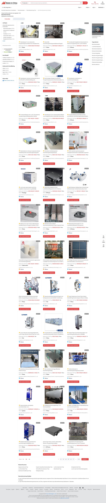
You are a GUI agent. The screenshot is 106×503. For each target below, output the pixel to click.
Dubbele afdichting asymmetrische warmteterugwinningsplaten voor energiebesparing (27, 442)
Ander (4, 41)
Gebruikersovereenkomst (39, 487)
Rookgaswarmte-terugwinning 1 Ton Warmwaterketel (52, 406)
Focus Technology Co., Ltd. (51, 493)
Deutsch (41, 489)
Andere (5, 63)
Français (31, 489)
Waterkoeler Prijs (57, 469)
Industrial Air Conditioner (8, 31)
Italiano (51, 489)
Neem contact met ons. (9, 80)
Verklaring (31, 487)
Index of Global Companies (73, 491)
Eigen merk (7, 72)
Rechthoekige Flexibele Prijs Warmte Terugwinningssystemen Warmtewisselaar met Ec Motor (53, 79)
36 (26, 459)
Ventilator (7, 33)
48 (29, 459)
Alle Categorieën (7, 7)
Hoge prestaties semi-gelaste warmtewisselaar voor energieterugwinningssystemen (26, 406)
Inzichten (76, 487)
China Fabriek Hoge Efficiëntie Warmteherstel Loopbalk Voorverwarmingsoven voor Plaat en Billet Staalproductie (53, 260)
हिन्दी (76, 489)
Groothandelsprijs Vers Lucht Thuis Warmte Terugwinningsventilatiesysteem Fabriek (29, 115)
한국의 (62, 489)
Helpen (87, 7)
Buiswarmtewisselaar (97, 51)
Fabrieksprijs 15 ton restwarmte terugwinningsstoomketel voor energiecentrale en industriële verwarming (29, 42)
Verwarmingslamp (96, 53)
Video (39, 23)
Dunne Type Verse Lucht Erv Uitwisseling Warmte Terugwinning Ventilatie (52, 442)
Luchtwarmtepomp (96, 46)
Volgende (84, 459)
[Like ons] (80, 487)
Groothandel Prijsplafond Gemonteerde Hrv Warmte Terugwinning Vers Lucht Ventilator (77, 42)
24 (23, 459)
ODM (6, 68)
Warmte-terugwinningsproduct (99, 55)
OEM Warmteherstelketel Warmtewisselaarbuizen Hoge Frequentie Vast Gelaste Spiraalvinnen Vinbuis (53, 224)
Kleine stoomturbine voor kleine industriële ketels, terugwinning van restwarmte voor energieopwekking (28, 297)
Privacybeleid (47, 487)
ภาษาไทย (80, 489)
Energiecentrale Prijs (75, 467)
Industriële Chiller (8, 35)
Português (46, 489)
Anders (5, 74)
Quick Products (40, 491)
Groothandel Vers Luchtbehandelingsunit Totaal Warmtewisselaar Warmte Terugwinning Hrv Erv (53, 333)
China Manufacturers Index (50, 491)
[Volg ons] (83, 487)
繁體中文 (22, 489)
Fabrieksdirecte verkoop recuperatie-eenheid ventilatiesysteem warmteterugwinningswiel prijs (29, 151)
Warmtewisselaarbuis (97, 48)
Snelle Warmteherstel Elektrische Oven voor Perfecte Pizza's (29, 369)
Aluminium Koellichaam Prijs (24, 470)
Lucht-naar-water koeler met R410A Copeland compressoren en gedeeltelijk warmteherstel (27, 188)
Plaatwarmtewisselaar (97, 62)
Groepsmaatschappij (8, 61)
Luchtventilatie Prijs (22, 469)
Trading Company (8, 57)
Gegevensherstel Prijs (23, 467)
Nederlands (71, 489)
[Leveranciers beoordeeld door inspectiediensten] (9, 49)
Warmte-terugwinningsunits (98, 60)
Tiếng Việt (89, 489)
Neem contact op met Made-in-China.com (60, 487)
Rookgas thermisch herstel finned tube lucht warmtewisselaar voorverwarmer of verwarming (77, 260)
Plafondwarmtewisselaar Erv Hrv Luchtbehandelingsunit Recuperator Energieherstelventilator (75, 224)
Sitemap (71, 487)
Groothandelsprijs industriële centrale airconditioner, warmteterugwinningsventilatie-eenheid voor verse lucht (77, 115)
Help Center (25, 487)
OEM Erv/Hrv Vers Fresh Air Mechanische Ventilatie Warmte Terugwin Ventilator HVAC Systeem (29, 224)
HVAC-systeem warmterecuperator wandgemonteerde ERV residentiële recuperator (78, 151)
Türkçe (84, 489)
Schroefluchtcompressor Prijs (42, 469)
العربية (66, 489)
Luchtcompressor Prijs (59, 467)
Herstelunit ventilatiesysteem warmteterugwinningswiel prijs (50, 151)
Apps (94, 7)
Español (36, 489)
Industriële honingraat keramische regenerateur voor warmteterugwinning (29, 260)
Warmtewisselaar (96, 44)
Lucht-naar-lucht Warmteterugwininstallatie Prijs (79, 469)
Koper (79, 7)
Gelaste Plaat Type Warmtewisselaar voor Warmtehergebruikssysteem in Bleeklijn (77, 333)
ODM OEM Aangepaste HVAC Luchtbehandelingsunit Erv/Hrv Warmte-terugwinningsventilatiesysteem (52, 188)
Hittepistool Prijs (39, 470)
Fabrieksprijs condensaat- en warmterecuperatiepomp (74, 79)
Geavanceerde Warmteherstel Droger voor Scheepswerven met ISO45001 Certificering (53, 297)
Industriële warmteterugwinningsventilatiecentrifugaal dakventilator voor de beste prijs (52, 42)
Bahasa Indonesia (96, 489)
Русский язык (57, 489)
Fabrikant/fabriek (8, 59)
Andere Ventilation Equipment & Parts (8, 38)
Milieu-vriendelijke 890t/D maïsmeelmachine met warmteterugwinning (77, 406)
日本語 (27, 489)
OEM (6, 70)
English (12, 489)
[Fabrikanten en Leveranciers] (9, 2)
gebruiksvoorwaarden (65, 498)
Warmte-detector (96, 64)
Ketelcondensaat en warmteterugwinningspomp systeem (75, 369)
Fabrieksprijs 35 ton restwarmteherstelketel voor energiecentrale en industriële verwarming (53, 115)
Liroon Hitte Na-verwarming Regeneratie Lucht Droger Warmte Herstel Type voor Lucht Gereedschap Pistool (29, 333)
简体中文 (17, 489)
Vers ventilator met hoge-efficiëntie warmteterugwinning (51, 369)
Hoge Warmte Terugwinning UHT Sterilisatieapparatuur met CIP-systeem (76, 442)
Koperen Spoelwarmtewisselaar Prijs (44, 467)
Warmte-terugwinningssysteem (99, 57)
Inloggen (103, 3)
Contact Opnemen (25, 54)
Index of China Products (61, 491)
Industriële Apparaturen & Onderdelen (8, 25)
